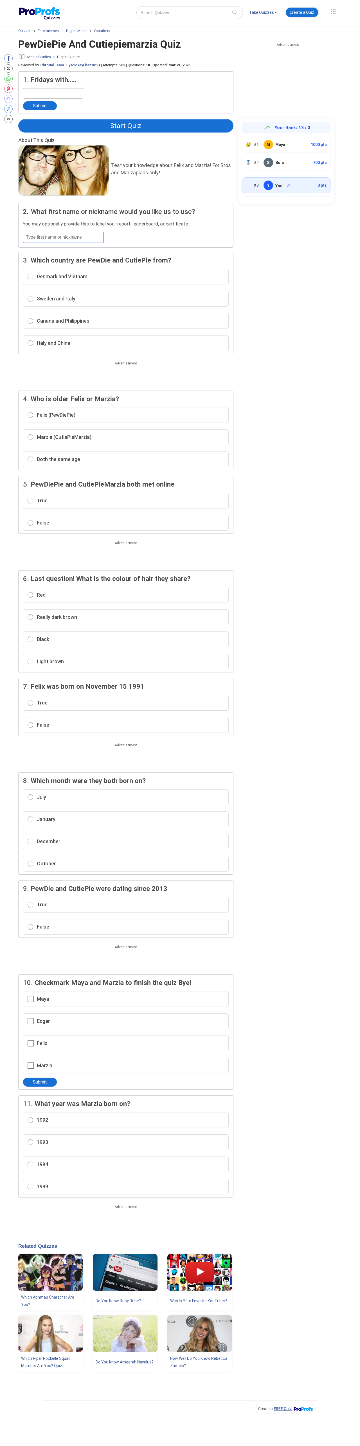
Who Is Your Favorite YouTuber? (198, 1301)
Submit (40, 105)
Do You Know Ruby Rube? (118, 1301)
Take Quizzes (261, 12)
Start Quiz (125, 126)
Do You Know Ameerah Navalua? (125, 1362)
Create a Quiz (302, 12)
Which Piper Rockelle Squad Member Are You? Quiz (46, 1362)
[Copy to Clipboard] (9, 109)
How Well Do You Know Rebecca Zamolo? (198, 1362)
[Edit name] (288, 185)
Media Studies (39, 57)
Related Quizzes (37, 1246)
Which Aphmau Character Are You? (47, 1301)
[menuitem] (263, 13)
